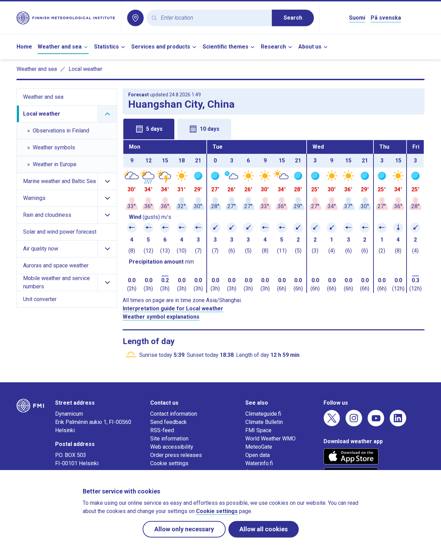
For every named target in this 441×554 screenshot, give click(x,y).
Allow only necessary (184, 529)
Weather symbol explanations (161, 316)
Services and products (160, 46)
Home (24, 46)
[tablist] (273, 128)
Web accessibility (171, 447)
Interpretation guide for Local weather (173, 308)
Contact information (173, 414)
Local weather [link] (85, 69)
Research (273, 46)
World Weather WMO (270, 438)
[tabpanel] (273, 216)
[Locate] (135, 18)
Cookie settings (169, 463)
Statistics (106, 46)
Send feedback (168, 422)
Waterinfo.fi (259, 463)
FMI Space (258, 430)
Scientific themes (225, 46)
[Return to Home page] (66, 18)
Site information (169, 438)
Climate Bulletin (264, 422)
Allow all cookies (263, 529)
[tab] (148, 129)
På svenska (386, 17)
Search (293, 17)
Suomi (357, 17)
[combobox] (214, 18)
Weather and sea (60, 46)
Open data (257, 455)
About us (309, 46)
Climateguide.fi (263, 414)
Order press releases (176, 455)
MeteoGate (258, 447)
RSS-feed (162, 430)
